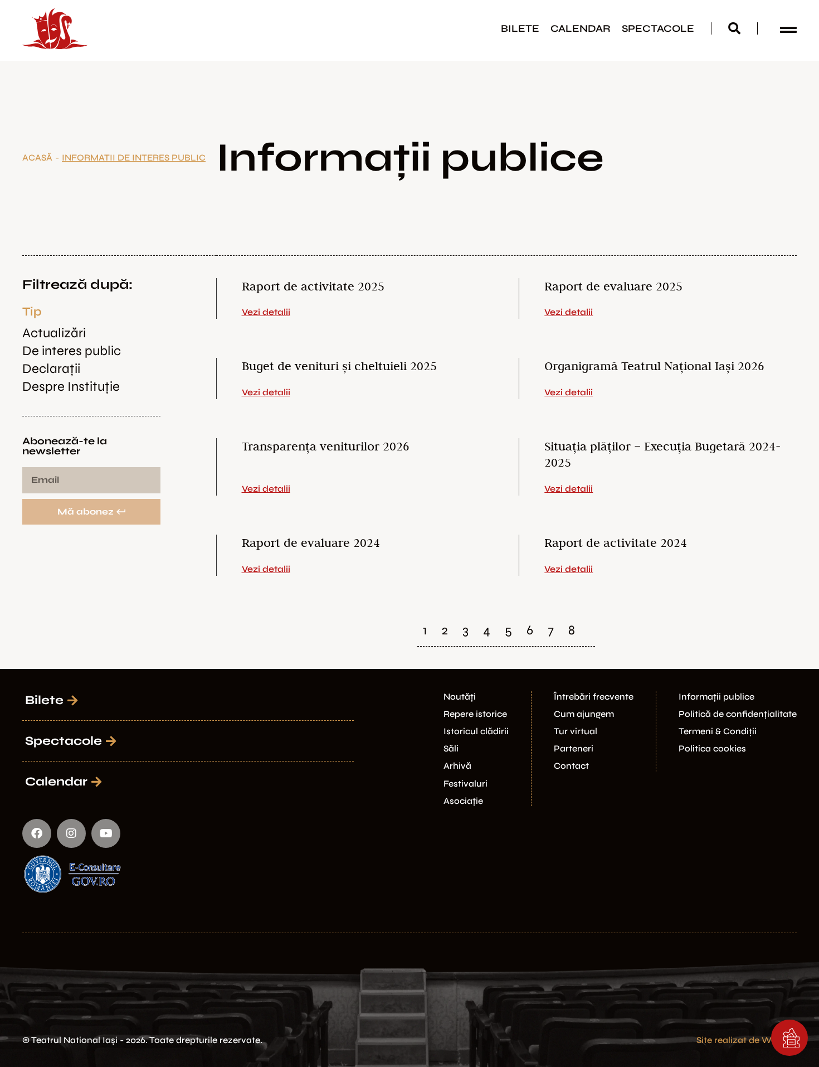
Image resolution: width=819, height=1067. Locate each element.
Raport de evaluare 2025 (613, 286)
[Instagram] (71, 833)
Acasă (37, 157)
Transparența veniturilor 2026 (326, 446)
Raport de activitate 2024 (615, 542)
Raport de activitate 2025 (313, 286)
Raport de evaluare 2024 (311, 542)
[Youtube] (105, 833)
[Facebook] (36, 833)
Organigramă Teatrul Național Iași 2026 (654, 366)
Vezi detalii (266, 312)
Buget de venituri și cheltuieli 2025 (339, 366)
